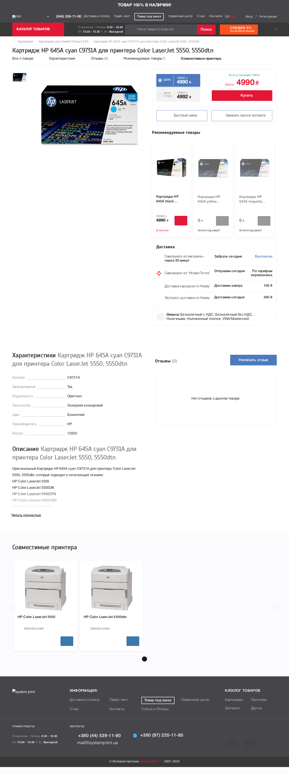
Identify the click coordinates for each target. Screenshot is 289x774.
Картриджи (25, 41)
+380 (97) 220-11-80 (161, 735)
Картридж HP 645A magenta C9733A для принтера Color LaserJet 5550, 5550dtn (251, 200)
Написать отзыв (253, 360)
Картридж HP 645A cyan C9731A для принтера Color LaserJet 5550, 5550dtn (147, 41)
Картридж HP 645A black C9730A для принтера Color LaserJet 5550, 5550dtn (168, 200)
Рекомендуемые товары (144, 58)
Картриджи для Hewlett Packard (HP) (63, 41)
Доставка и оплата (97, 16)
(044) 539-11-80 (68, 16)
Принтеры (259, 700)
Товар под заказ (149, 16)
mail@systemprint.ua (97, 743)
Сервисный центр (180, 16)
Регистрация (268, 16)
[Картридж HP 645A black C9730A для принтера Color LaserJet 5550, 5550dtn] (171, 167)
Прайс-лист (122, 16)
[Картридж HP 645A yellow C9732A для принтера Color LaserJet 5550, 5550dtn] (213, 167)
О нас (201, 16)
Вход (249, 16)
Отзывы (99, 58)
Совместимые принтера (201, 58)
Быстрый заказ (185, 115)
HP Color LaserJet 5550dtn (105, 617)
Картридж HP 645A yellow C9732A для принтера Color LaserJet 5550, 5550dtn (210, 200)
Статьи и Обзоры (155, 709)
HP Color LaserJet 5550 (36, 617)
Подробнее (67, 641)
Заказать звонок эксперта (246, 115)
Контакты (215, 16)
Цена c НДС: (168, 94)
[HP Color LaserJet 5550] (45, 588)
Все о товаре (22, 58)
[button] (144, 659)
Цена (167, 80)
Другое (256, 708)
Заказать (222, 221)
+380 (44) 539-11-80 (99, 736)
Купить (247, 95)
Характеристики (62, 58)
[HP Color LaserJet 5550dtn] (111, 588)
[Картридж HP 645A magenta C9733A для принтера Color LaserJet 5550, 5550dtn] (254, 167)
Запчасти (232, 708)
